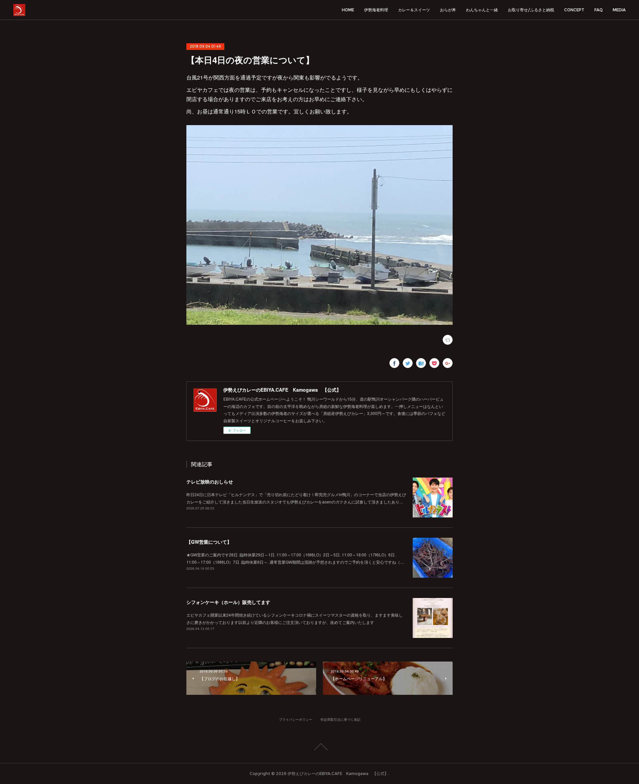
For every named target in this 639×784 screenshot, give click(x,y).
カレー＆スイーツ (414, 9)
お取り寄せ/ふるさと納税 (531, 9)
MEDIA (619, 9)
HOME (348, 9)
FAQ (598, 9)
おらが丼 (448, 9)
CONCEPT (574, 9)
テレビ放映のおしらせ (209, 481)
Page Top (319, 746)
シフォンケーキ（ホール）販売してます (228, 602)
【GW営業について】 (209, 541)
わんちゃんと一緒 (482, 9)
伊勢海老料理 (376, 9)
